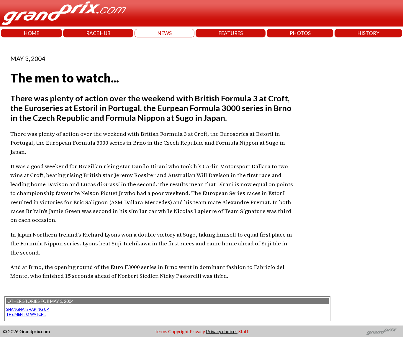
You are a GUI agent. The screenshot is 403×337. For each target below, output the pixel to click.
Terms (161, 331)
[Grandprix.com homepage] (381, 331)
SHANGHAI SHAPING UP (27, 309)
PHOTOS (300, 33)
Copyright (178, 331)
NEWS (165, 33)
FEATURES (231, 33)
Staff (243, 331)
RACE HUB (98, 33)
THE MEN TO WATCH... (26, 314)
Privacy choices (221, 331)
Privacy (197, 331)
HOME (31, 33)
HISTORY (368, 33)
